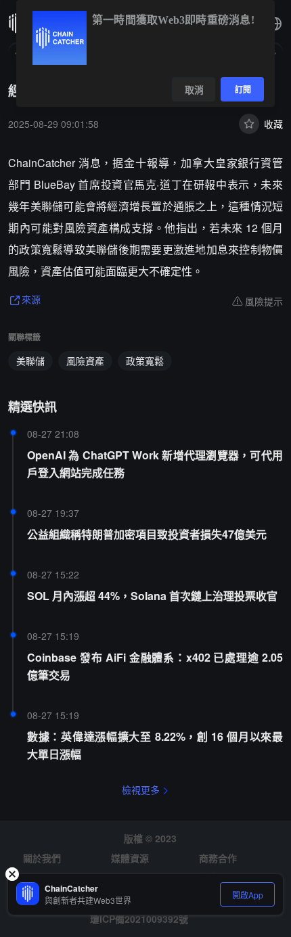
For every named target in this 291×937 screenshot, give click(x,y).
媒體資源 (130, 858)
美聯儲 (30, 360)
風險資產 (85, 360)
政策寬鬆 (145, 360)
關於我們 (42, 858)
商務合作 (218, 858)
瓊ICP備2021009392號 (139, 918)
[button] (275, 24)
